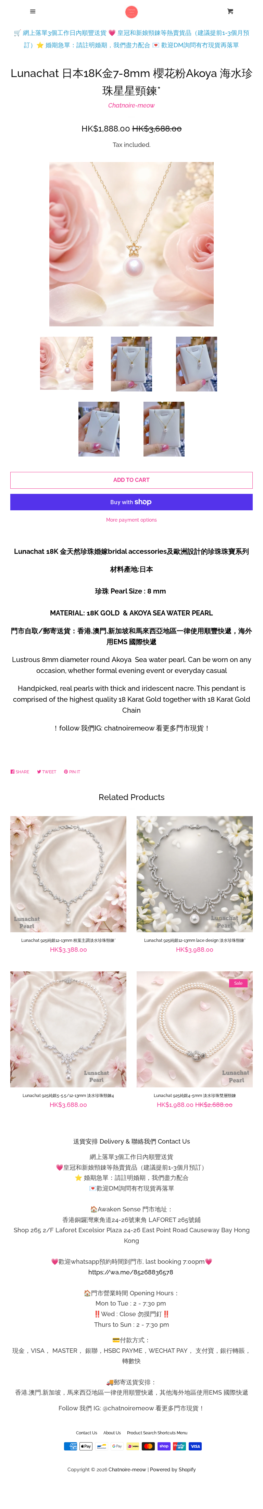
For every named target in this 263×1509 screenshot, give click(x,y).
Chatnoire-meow (131, 105)
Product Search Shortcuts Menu (157, 1433)
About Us (112, 1433)
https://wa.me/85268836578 (130, 1272)
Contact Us (86, 1433)
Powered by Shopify (173, 1469)
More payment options (131, 520)
